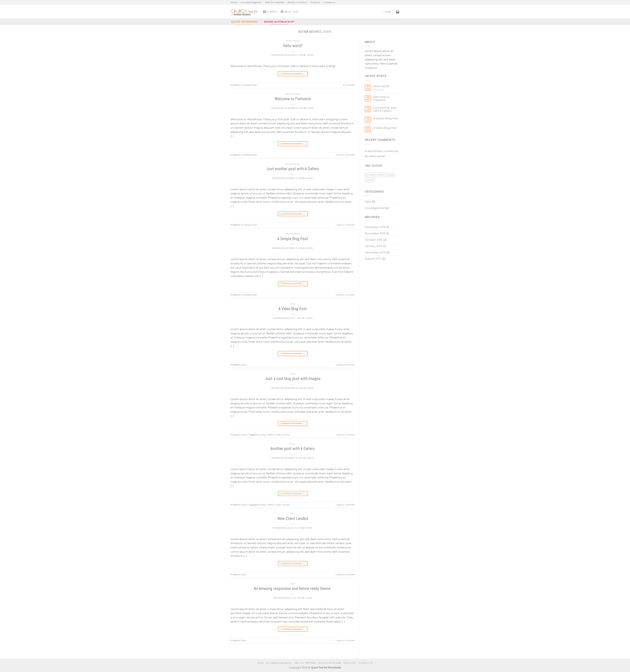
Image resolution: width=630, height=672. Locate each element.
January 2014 (374, 246)
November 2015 (375, 233)
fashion (271, 435)
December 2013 (375, 252)
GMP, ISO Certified (274, 2)
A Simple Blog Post (292, 238)
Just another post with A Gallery (292, 168)
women (286, 435)
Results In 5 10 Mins (297, 2)
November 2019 (375, 227)
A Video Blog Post (293, 308)
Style (292, 304)
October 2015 (374, 239)
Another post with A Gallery (293, 448)
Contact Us (329, 2)
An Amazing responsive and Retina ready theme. (292, 588)
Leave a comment (345, 155)
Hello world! (292, 45)
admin (327, 32)
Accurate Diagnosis (251, 2)
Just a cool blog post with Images (292, 378)
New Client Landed (293, 518)
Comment (349, 85)
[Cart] (397, 11)
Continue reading (293, 73)
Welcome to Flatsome (293, 98)
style (278, 435)
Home (234, 2)
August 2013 (373, 258)
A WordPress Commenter (382, 151)
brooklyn (262, 435)
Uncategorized (293, 41)
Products (315, 2)
